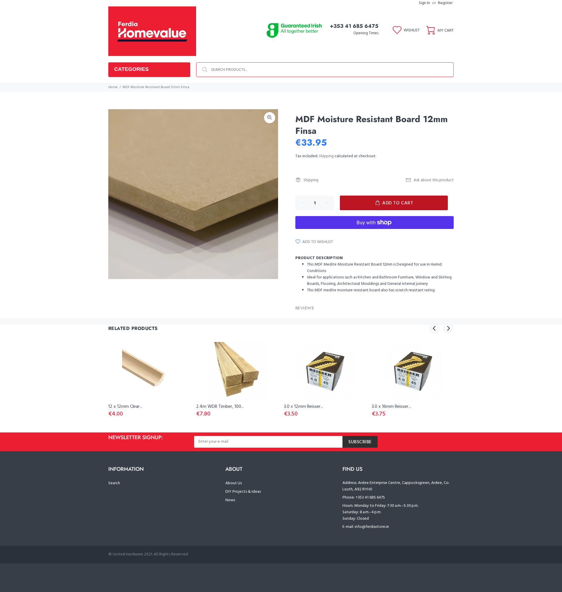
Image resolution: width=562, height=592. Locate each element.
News (230, 500)
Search (114, 483)
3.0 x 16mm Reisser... (391, 406)
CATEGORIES (131, 69)
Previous (434, 328)
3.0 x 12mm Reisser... (303, 406)
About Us (233, 483)
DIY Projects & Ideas (243, 491)
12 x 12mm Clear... (125, 406)
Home (113, 87)
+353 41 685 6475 (354, 26)
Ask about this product (434, 180)
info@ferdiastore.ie (372, 526)
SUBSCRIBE (360, 442)
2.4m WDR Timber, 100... (220, 406)
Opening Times (365, 33)
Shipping (326, 156)
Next (448, 328)
